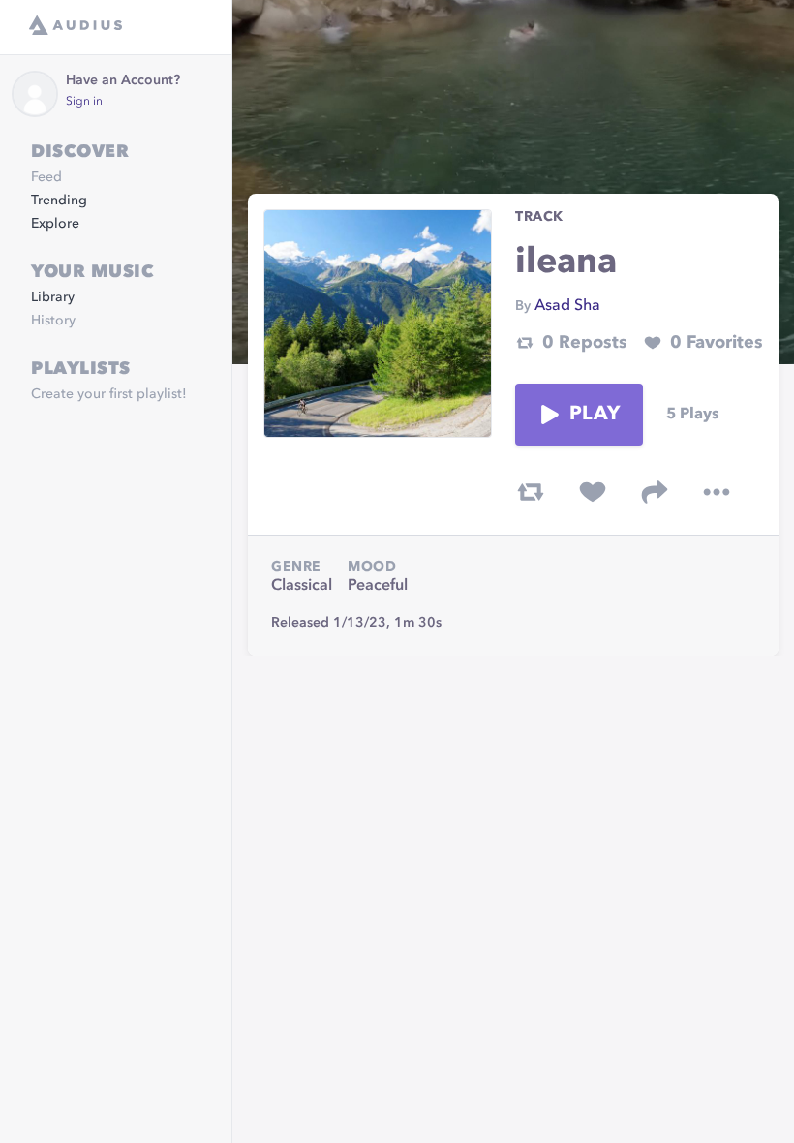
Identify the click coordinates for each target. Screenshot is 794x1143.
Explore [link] (55, 224)
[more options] (716, 492)
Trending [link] (59, 200)
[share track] (654, 492)
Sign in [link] (84, 102)
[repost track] (530, 492)
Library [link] (53, 297)
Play (594, 414)
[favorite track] (592, 492)
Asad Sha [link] (567, 306)
